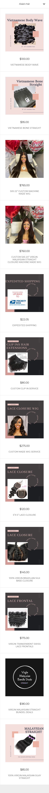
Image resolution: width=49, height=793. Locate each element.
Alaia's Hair (24, 4)
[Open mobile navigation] (44, 4)
